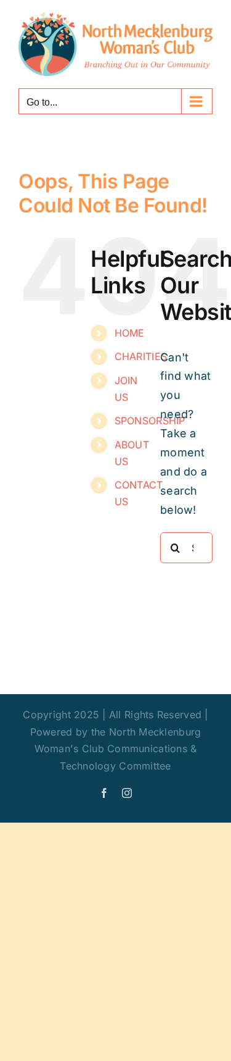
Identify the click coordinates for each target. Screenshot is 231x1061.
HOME (130, 333)
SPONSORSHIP (150, 420)
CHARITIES (141, 356)
